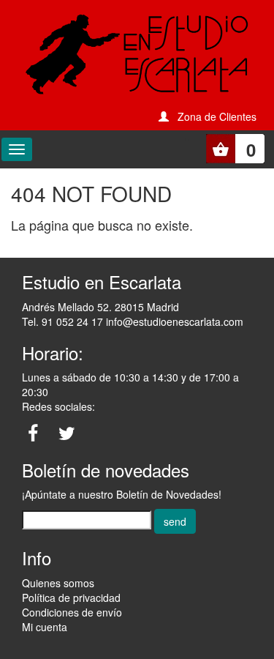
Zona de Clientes (217, 116)
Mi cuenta (44, 626)
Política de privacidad (71, 597)
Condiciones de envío (72, 612)
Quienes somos (58, 583)
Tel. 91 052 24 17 (62, 321)
